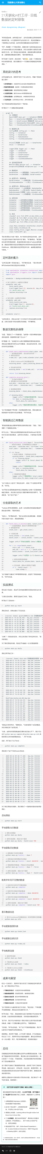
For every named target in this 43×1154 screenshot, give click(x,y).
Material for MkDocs (14, 1146)
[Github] (10, 1150)
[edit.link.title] (40, 12)
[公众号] (3, 1150)
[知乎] (6, 1150)
